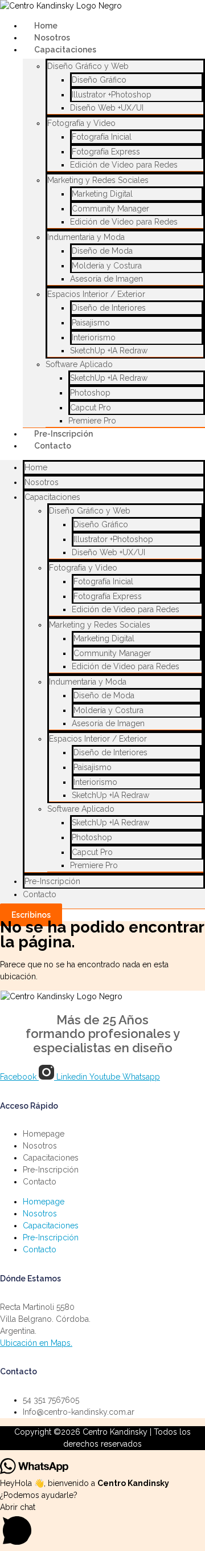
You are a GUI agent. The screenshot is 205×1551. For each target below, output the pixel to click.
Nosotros (41, 482)
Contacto (52, 445)
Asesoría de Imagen (106, 278)
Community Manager (110, 208)
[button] (102, 1526)
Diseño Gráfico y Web (88, 66)
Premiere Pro (94, 865)
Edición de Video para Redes (124, 164)
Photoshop (90, 392)
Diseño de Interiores (109, 307)
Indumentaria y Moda (86, 237)
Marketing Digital (102, 193)
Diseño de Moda (102, 250)
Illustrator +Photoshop (111, 94)
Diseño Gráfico (99, 79)
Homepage (43, 1133)
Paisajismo (91, 322)
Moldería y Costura (107, 265)
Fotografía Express (106, 151)
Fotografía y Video (81, 123)
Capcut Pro (90, 407)
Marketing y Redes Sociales (98, 180)
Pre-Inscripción (52, 881)
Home (35, 467)
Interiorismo (94, 337)
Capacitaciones (65, 49)
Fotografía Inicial (102, 136)
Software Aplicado (79, 364)
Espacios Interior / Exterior (96, 294)
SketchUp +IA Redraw (108, 350)
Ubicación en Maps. (36, 1343)
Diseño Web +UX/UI (107, 107)
